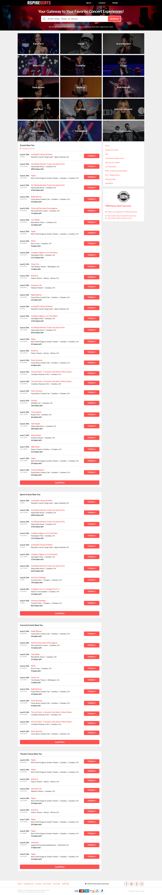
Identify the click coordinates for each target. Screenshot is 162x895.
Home (20, 884)
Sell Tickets (47, 884)
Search (114, 19)
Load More (59, 482)
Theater (115, 3)
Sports (88, 3)
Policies (38, 884)
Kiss (106, 154)
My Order (56, 884)
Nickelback (109, 183)
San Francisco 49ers (112, 162)
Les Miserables (110, 167)
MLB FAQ (65, 884)
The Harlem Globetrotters (114, 158)
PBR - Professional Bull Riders (116, 171)
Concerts (102, 3)
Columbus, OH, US (28, 149)
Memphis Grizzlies (111, 150)
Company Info (29, 884)
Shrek (107, 146)
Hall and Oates (110, 179)
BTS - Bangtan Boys (112, 175)
